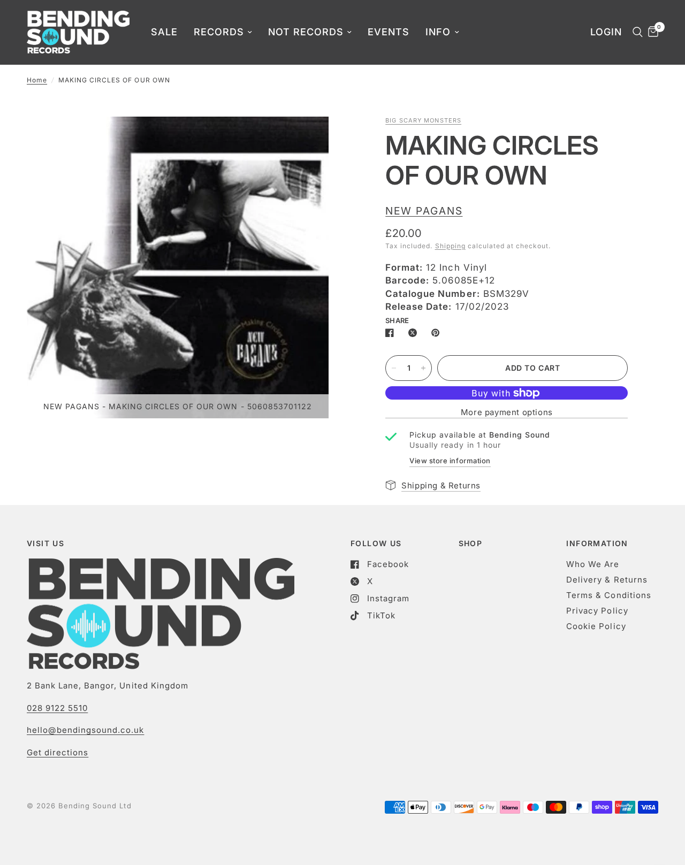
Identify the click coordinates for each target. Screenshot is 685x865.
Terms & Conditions (608, 595)
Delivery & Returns (606, 580)
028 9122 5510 (57, 708)
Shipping (450, 246)
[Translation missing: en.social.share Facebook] (391, 332)
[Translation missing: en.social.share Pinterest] (437, 332)
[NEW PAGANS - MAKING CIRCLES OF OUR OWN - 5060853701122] (306, 139)
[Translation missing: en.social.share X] (414, 332)
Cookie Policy (596, 626)
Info (438, 31)
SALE (164, 31)
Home (37, 80)
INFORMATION (597, 543)
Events (388, 31)
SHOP (471, 543)
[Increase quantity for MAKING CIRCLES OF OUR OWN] (423, 368)
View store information (449, 460)
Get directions (57, 752)
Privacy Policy (597, 611)
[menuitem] (164, 32)
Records (219, 31)
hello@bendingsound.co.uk (85, 730)
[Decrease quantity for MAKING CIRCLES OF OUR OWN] (394, 368)
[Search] (635, 32)
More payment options (507, 412)
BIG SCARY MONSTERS (423, 120)
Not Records (306, 31)
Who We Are (592, 564)
